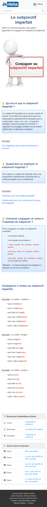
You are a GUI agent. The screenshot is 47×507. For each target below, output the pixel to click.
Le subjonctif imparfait (34, 429)
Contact (30, 503)
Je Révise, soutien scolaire (10, 4)
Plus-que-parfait (31, 451)
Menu (40, 4)
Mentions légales (20, 503)
